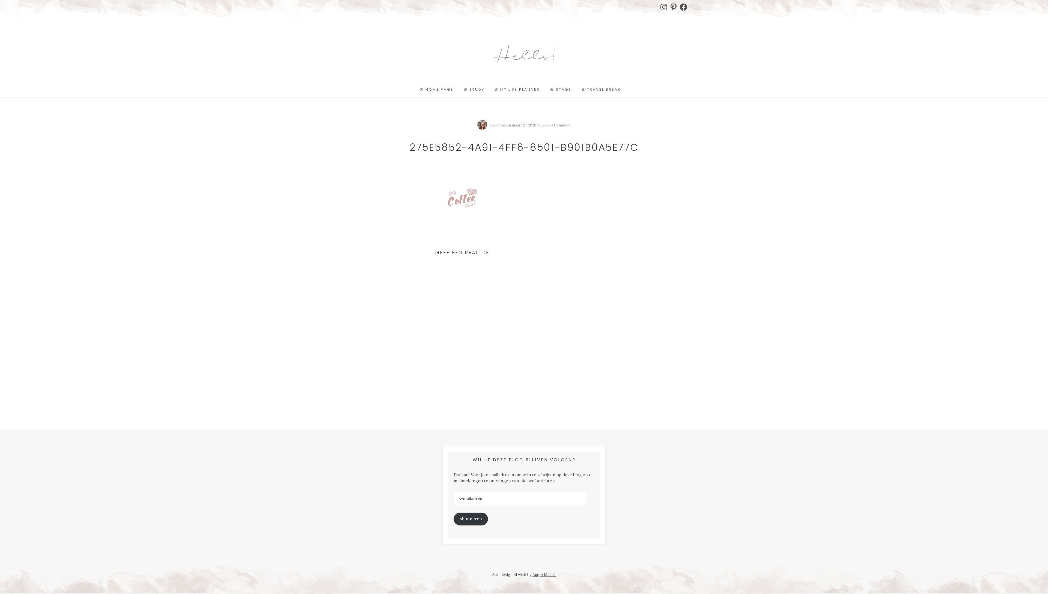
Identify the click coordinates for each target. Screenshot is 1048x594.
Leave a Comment (555, 125)
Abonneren (471, 518)
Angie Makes (544, 574)
